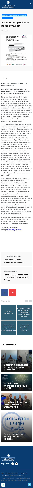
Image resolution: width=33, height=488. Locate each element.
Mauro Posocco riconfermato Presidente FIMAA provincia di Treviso (16, 277)
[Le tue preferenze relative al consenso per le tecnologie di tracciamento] (3, 485)
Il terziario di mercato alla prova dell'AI (15, 386)
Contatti (15, 473)
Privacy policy (23, 473)
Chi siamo (9, 473)
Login (2, 473)
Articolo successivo (10, 271)
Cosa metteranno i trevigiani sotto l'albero (15, 436)
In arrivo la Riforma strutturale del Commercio (15, 404)
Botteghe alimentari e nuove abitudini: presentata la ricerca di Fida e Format (16, 369)
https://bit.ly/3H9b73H (14, 230)
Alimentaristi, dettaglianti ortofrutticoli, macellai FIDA (14, 15)
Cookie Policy (6, 475)
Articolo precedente (14, 256)
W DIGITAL (22, 475)
